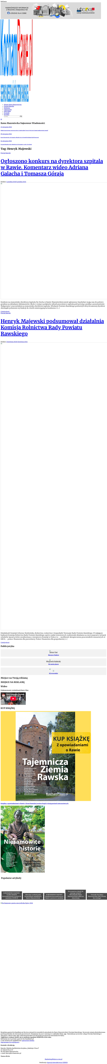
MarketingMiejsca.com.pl (53, 1059)
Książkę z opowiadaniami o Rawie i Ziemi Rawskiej (19, 803)
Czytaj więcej (5, 311)
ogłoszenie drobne (28, 1040)
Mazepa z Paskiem (53, 655)
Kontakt (6, 113)
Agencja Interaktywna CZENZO (57, 1062)
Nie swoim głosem (53, 664)
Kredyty (6, 114)
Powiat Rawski (9, 106)
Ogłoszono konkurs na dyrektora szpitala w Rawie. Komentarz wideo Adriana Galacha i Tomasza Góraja (52, 167)
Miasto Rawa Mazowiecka (12, 104)
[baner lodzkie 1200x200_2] (51, 18)
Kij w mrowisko (53, 673)
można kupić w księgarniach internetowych (52, 803)
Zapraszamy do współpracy (10, 1042)
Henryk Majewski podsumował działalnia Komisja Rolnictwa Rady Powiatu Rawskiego (52, 327)
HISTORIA (7, 111)
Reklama (7, 108)
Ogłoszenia (8, 109)
